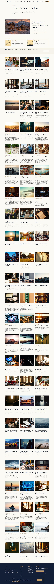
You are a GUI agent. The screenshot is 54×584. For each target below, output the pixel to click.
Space (27, 1)
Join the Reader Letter (39, 571)
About (18, 1)
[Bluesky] (16, 572)
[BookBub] (17, 572)
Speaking (21, 575)
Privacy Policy (18, 581)
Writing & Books (10, 49)
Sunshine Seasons (30, 569)
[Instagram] (9, 572)
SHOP (47, 1)
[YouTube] (13, 572)
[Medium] (12, 572)
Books (21, 1)
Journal (37, 1)
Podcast (30, 1)
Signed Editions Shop (30, 572)
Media (34, 1)
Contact (41, 1)
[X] (8, 572)
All (6, 49)
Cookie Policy (13, 581)
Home (15, 1)
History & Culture (35, 49)
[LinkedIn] (5, 572)
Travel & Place (16, 49)
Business (24, 1)
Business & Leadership (22, 49)
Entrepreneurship (29, 49)
